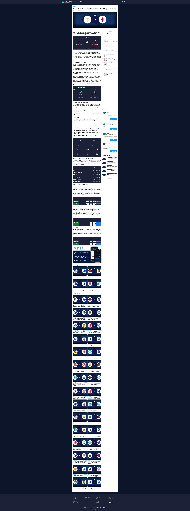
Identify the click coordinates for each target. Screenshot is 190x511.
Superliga (98, 497)
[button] (126, 1)
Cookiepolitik (75, 502)
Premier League (99, 498)
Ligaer (93, 1)
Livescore (88, 1)
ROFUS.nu (104, 507)
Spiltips (76, 1)
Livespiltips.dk (110, 498)
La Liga (97, 501)
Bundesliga (98, 500)
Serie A (97, 502)
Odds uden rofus (111, 497)
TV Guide (82, 1)
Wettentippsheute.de (111, 500)
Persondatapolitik (76, 504)
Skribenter (75, 501)
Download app (76, 500)
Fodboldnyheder (88, 497)
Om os (74, 497)
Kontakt (74, 498)
